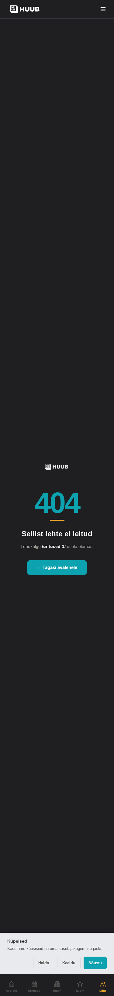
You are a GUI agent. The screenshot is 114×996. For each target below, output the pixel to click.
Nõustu (95, 963)
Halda (43, 963)
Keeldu (68, 963)
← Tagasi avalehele (57, 567)
